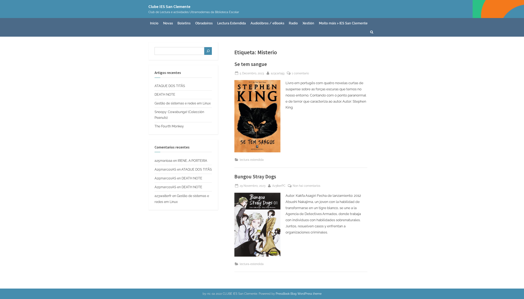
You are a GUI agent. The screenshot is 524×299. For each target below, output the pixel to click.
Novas (168, 23)
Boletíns (184, 23)
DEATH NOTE (165, 94)
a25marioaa (163, 161)
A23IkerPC (279, 185)
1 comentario (300, 73)
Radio (293, 23)
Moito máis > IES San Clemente (343, 23)
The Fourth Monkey (169, 126)
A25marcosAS (165, 169)
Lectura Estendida (231, 23)
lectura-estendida (252, 159)
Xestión (308, 23)
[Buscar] (208, 51)
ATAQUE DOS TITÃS (170, 86)
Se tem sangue (250, 64)
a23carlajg (278, 73)
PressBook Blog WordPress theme (299, 293)
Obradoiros (204, 23)
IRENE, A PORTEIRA (192, 161)
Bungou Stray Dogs (255, 176)
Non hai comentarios (306, 186)
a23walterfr (163, 196)
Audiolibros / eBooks (267, 23)
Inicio (154, 23)
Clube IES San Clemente (169, 6)
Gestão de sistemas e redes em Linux (183, 103)
